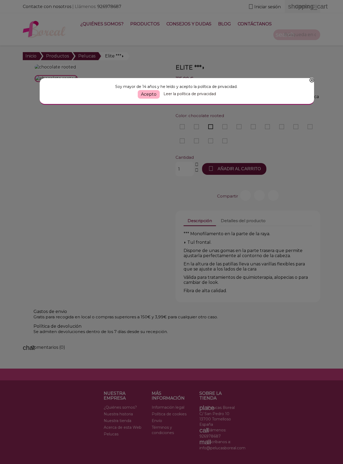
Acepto (148, 94)
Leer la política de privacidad (189, 93)
